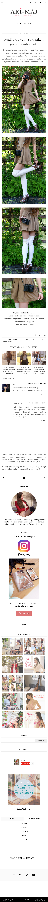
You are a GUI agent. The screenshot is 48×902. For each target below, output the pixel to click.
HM (34, 339)
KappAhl (42, 339)
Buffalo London (12, 339)
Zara (16, 341)
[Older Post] (44, 478)
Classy (16, 384)
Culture (24, 824)
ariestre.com (24, 606)
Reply (43, 394)
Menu (12, 819)
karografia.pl (40, 900)
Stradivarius (7, 341)
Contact (24, 532)
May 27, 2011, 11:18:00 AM (37, 384)
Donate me (24, 613)
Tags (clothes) (35, 819)
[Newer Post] (3, 478)
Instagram (31, 537)
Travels (24, 840)
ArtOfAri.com (24, 809)
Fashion (26, 339)
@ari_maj (24, 554)
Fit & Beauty (24, 832)
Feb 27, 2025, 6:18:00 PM (37, 403)
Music (24, 836)
